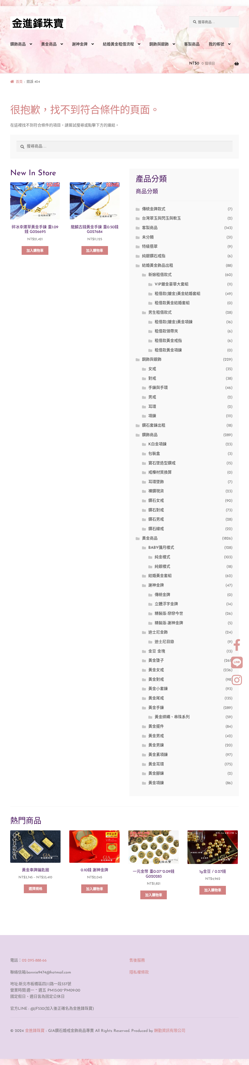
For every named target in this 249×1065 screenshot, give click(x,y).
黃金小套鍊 (158, 689)
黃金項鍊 (156, 783)
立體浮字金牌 (166, 604)
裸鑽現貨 (156, 491)
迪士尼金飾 (158, 632)
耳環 (152, 407)
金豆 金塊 (156, 651)
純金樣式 (162, 557)
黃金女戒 (156, 670)
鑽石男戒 (156, 520)
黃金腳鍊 (156, 774)
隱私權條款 (139, 972)
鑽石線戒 (156, 529)
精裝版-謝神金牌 (169, 623)
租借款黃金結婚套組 (172, 303)
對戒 (152, 379)
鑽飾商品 (18, 44)
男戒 (152, 397)
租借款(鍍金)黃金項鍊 (174, 322)
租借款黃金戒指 (168, 341)
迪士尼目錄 (164, 642)
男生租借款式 (160, 313)
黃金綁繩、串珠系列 (172, 717)
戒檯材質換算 (160, 473)
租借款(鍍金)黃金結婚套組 (177, 294)
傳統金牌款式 (153, 209)
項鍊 (152, 416)
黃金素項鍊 (158, 755)
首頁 (19, 82)
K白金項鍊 (157, 444)
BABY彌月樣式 (161, 548)
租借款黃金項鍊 (168, 350)
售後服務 (137, 961)
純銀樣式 (162, 567)
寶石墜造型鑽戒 (162, 463)
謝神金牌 (80, 44)
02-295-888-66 (34, 961)
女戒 (152, 369)
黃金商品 (49, 44)
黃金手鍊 (156, 708)
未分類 (148, 237)
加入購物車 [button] (35, 251)
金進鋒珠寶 (34, 1031)
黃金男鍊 (156, 745)
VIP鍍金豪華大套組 (171, 284)
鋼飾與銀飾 (159, 44)
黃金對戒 (156, 680)
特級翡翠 (150, 247)
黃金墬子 (156, 661)
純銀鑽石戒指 (153, 256)
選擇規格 (35, 889)
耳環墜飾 (156, 482)
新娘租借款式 (160, 275)
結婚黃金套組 (160, 576)
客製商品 (192, 44)
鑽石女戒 (156, 501)
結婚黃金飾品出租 (157, 266)
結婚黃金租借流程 (118, 44)
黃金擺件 (156, 727)
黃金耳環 (156, 764)
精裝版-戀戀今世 (169, 614)
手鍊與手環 (158, 388)
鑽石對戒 (156, 510)
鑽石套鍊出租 (153, 426)
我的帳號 (216, 44)
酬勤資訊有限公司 (169, 1031)
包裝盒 (154, 454)
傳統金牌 (162, 595)
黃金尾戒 (156, 698)
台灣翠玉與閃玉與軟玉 (161, 218)
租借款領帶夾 (166, 331)
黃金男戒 (156, 736)
